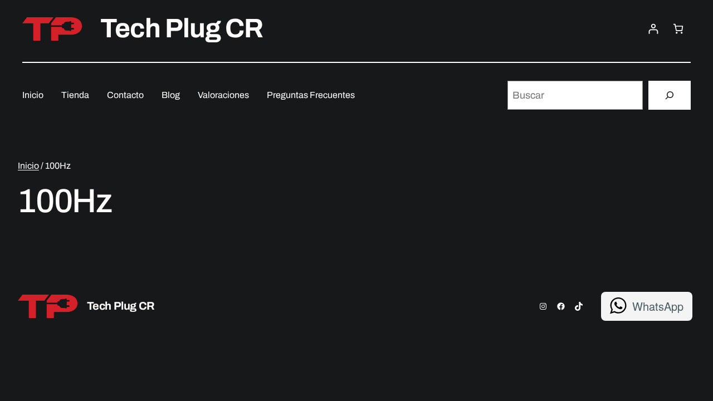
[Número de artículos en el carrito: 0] (678, 28)
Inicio (28, 165)
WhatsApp (657, 306)
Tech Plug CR (181, 28)
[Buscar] (669, 95)
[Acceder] (653, 28)
